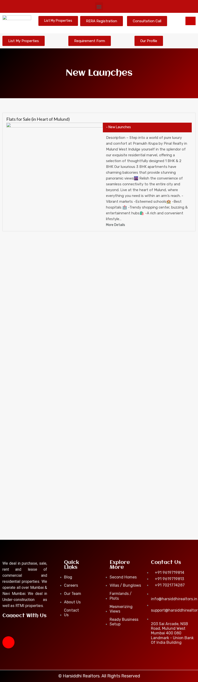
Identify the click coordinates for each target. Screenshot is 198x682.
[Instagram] (8, 642)
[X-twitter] (37, 629)
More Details (116, 225)
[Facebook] (8, 629)
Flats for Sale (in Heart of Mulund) (38, 119)
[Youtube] (23, 629)
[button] (99, 6)
